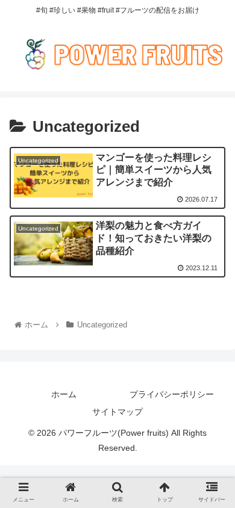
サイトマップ (117, 412)
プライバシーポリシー (172, 394)
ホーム (64, 394)
